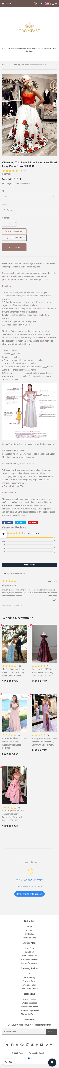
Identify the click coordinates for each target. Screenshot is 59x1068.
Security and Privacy (29, 989)
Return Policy (10, 486)
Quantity (6, 218)
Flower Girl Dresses (29, 1014)
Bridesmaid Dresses (29, 1007)
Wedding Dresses (29, 1003)
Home (4, 64)
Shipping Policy (29, 985)
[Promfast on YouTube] (41, 1045)
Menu (8, 3)
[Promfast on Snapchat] (32, 1045)
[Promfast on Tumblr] (37, 1045)
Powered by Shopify (37, 1053)
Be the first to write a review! (29, 894)
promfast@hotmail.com (12, 279)
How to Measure (29, 956)
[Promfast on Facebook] (12, 1045)
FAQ (22, 486)
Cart (40, 3)
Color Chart (29, 948)
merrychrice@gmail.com (37, 279)
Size (4, 191)
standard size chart (41, 331)
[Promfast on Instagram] (27, 1045)
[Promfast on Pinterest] (16, 1045)
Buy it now (14, 247)
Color (4, 204)
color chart (41, 315)
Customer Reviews (29, 959)
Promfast (22, 1053)
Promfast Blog (29, 938)
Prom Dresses (29, 999)
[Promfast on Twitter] (7, 1045)
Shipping (6, 183)
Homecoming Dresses (29, 1010)
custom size (47, 341)
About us (29, 930)
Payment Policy (29, 981)
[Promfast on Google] (22, 1045)
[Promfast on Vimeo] (46, 1045)
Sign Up (51, 1032)
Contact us (29, 934)
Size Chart (29, 952)
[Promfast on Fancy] (51, 1045)
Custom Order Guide (29, 963)
